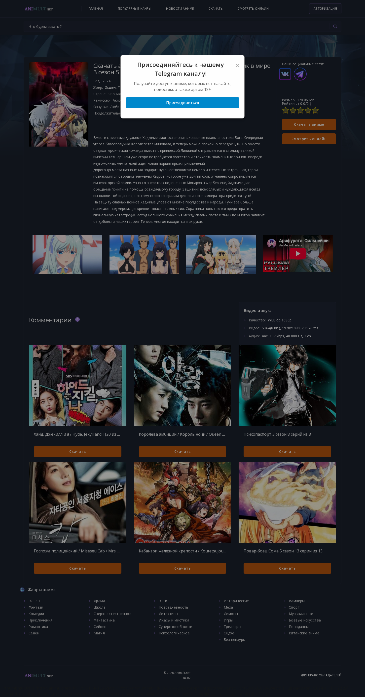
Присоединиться (182, 103)
